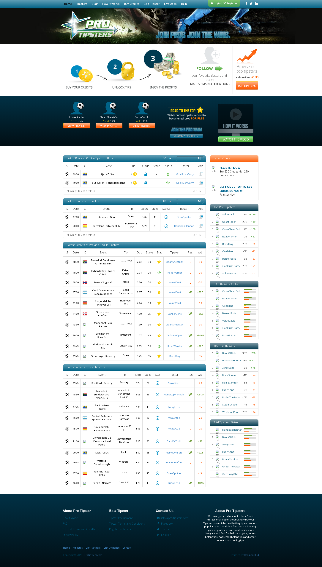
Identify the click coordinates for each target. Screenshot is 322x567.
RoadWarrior (175, 272)
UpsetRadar (229, 221)
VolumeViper (175, 335)
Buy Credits (131, 4)
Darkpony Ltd (251, 555)
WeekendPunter (231, 412)
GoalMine (227, 251)
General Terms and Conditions (81, 529)
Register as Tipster (120, 529)
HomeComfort (174, 452)
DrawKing (174, 356)
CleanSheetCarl (175, 261)
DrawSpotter (184, 217)
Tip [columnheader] (133, 166)
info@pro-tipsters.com (174, 518)
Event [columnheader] (108, 166)
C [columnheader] (85, 166)
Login (217, 3)
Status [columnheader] (168, 166)
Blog (95, 4)
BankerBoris (175, 313)
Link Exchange (112, 547)
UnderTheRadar (231, 397)
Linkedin (165, 534)
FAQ (65, 523)
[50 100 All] (167, 158)
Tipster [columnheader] (185, 166)
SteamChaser (230, 404)
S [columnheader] (67, 166)
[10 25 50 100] (167, 201)
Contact (127, 547)
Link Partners (93, 547)
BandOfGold (174, 441)
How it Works (110, 4)
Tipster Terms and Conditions (127, 523)
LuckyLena (174, 407)
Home (68, 4)
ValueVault (175, 282)
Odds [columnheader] (145, 166)
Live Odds (170, 4)
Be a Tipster (152, 4)
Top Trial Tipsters (224, 345)
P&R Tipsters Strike (226, 283)
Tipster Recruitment (121, 518)
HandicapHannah (184, 226)
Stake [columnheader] (156, 166)
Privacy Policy (70, 534)
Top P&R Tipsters (225, 207)
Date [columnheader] (76, 166)
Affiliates (78, 547)
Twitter (164, 529)
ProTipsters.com (93, 555)
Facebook (166, 523)
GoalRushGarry (185, 174)
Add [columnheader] (200, 166)
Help (184, 4)
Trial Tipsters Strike (226, 422)
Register (231, 3)
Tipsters (81, 4)
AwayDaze (174, 383)
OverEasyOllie (230, 474)
